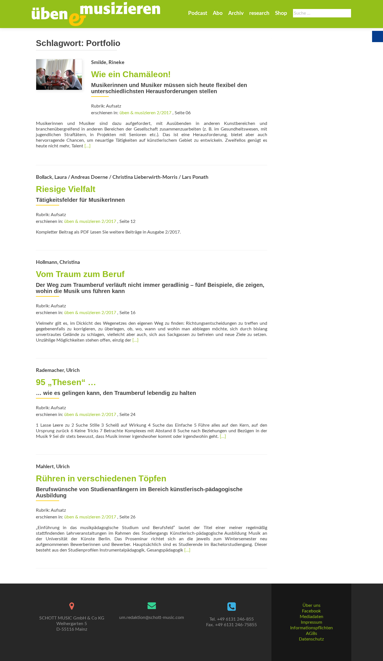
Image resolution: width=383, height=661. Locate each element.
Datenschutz (311, 639)
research (259, 13)
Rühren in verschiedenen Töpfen (101, 478)
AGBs (311, 633)
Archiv (236, 13)
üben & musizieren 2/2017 (145, 113)
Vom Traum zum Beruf (80, 274)
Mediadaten (311, 616)
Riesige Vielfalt (65, 189)
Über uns (311, 605)
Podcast (197, 13)
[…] (87, 146)
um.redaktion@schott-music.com (151, 617)
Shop (281, 13)
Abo (218, 13)
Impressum (311, 622)
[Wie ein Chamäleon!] (59, 74)
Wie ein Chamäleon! (131, 74)
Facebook (311, 611)
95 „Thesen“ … (66, 382)
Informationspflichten (311, 628)
